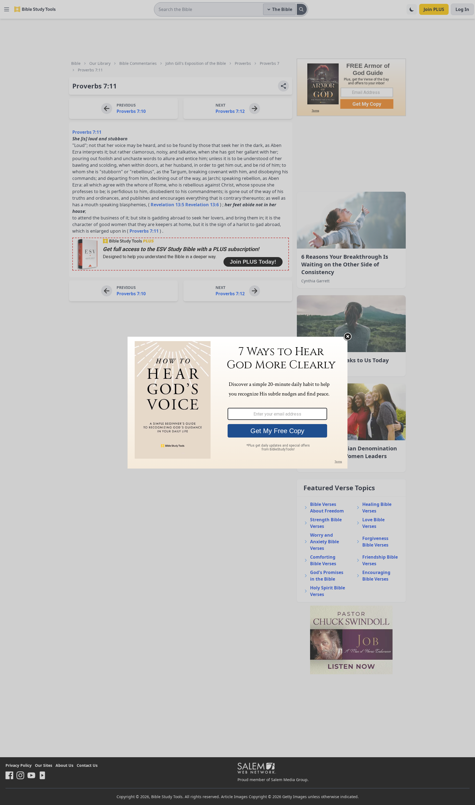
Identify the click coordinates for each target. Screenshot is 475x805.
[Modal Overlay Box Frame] (237, 403)
